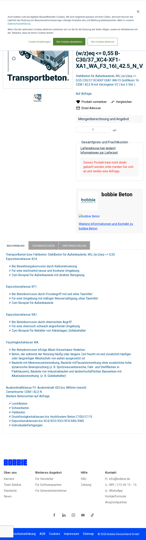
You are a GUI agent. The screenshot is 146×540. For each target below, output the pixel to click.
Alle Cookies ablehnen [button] (102, 41)
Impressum (71, 534)
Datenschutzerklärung (19, 23)
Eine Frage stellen (74, 245)
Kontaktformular (115, 496)
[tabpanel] (37, 98)
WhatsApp (116, 490)
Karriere (9, 479)
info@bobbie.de (119, 479)
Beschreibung (16, 245)
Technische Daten (43, 245)
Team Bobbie (12, 485)
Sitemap (88, 534)
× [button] (137, 10)
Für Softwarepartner (48, 485)
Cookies (54, 534)
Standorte (10, 490)
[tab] (16, 245)
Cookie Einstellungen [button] (40, 41)
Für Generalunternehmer (51, 490)
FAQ (83, 479)
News (8, 496)
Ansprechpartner (116, 502)
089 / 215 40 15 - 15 (122, 485)
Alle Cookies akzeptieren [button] (69, 41)
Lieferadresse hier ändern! (98, 148)
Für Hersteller (44, 479)
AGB (42, 534)
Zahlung (86, 485)
